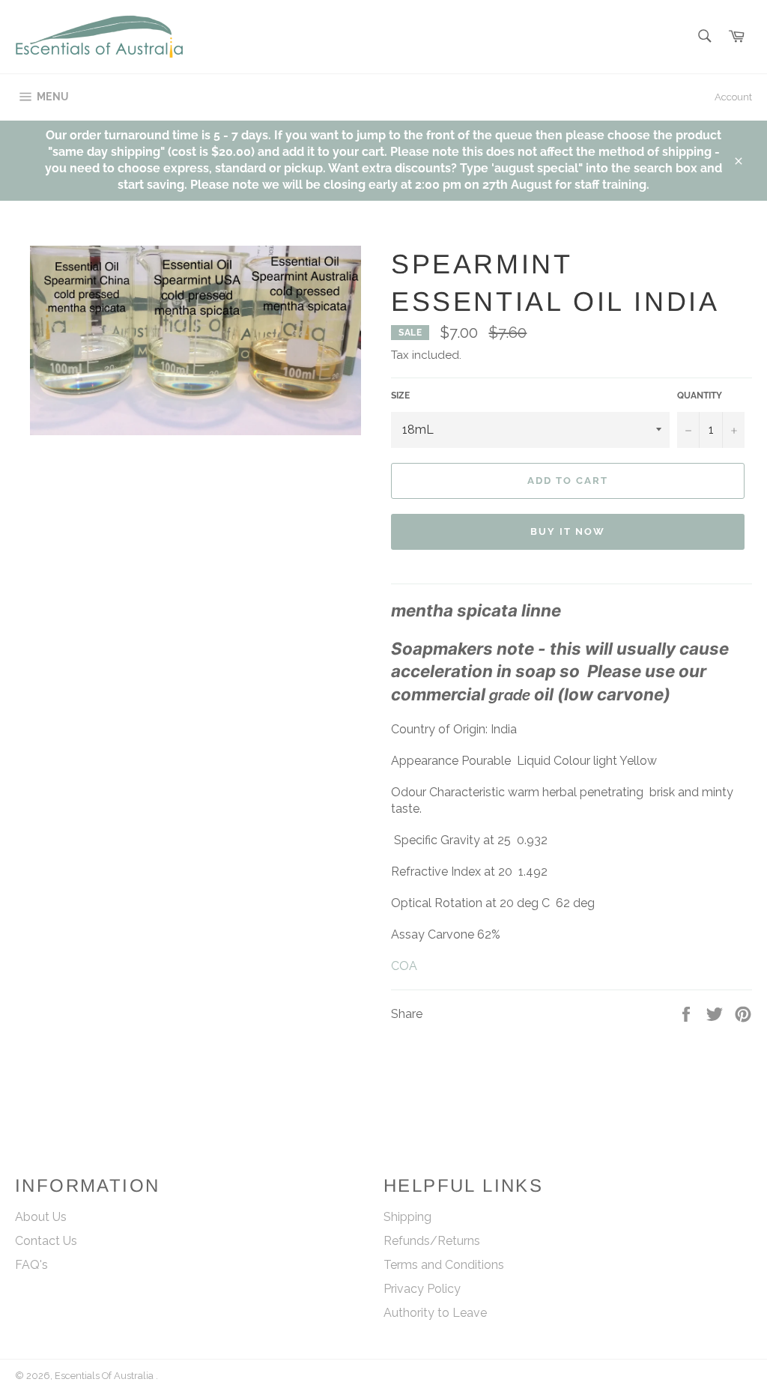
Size (400, 395)
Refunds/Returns (432, 1241)
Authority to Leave (435, 1313)
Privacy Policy (422, 1289)
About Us (41, 1217)
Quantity (699, 395)
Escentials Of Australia (105, 1375)
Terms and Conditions (444, 1265)
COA (404, 966)
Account (733, 97)
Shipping (407, 1217)
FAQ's (31, 1265)
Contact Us (46, 1241)
